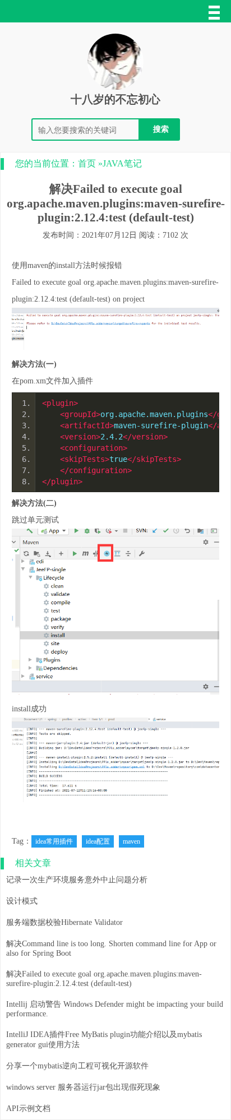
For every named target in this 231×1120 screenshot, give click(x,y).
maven (131, 841)
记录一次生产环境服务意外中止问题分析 (76, 880)
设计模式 (22, 901)
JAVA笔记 (122, 163)
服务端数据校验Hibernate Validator (64, 922)
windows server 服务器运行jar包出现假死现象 (83, 1087)
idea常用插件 (54, 841)
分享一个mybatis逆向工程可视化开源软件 (77, 1066)
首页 (87, 163)
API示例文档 (28, 1108)
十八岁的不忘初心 (115, 99)
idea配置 (98, 841)
